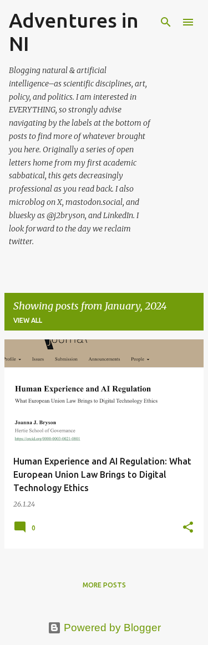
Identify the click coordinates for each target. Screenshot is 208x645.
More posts (104, 585)
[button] (188, 527)
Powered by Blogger (111, 627)
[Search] (166, 22)
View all (27, 320)
